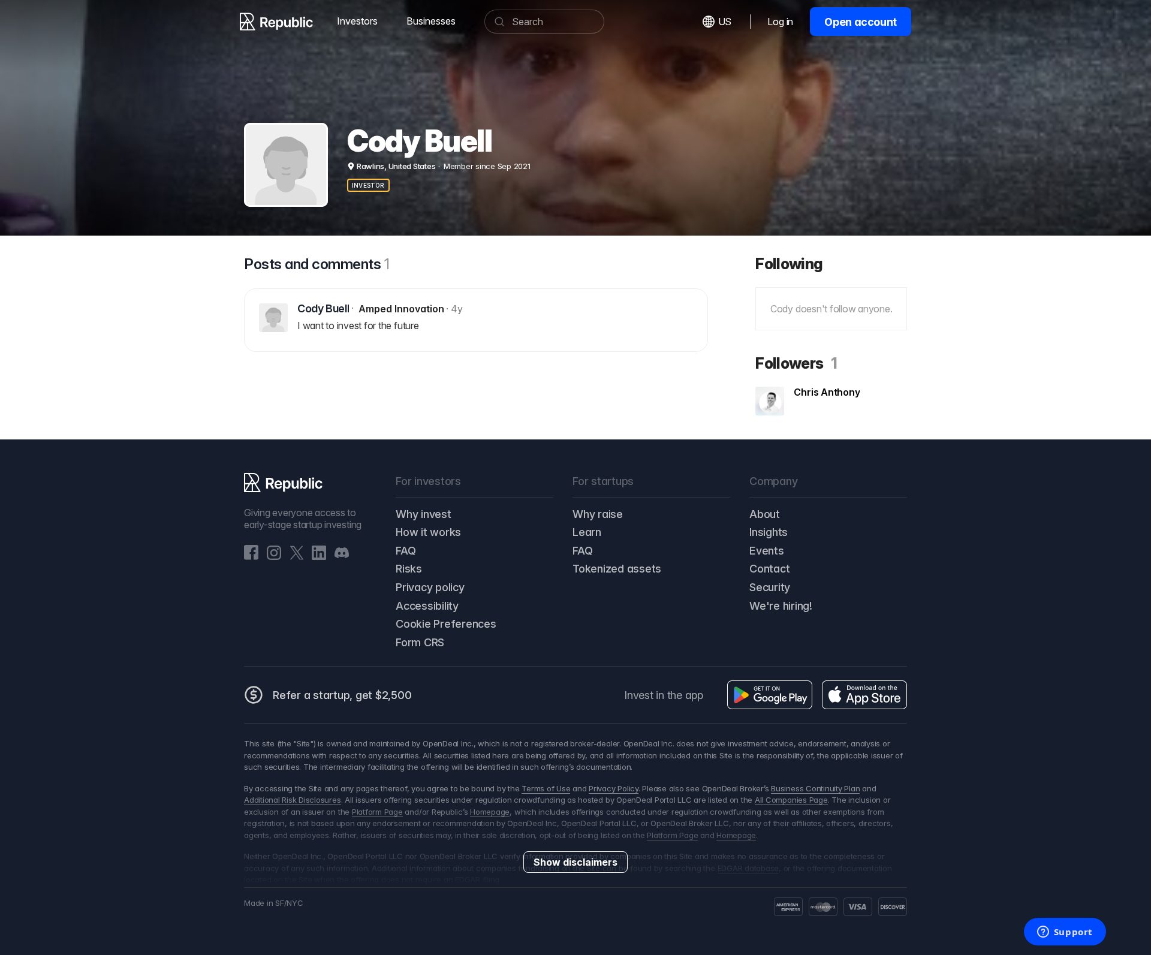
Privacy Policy (613, 788)
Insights (768, 532)
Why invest (423, 514)
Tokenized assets (617, 568)
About (764, 514)
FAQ (405, 550)
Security (769, 587)
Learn (587, 532)
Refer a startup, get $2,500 (342, 695)
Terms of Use (546, 788)
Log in (780, 22)
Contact (769, 568)
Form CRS (420, 642)
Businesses (431, 21)
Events (766, 550)
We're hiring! (780, 605)
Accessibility (427, 605)
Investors (357, 21)
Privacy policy (430, 587)
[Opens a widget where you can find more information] (1064, 933)
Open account (860, 22)
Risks (409, 568)
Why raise (598, 514)
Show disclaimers (575, 862)
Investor (368, 185)
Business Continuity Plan (815, 788)
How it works (428, 532)
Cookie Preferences (446, 623)
